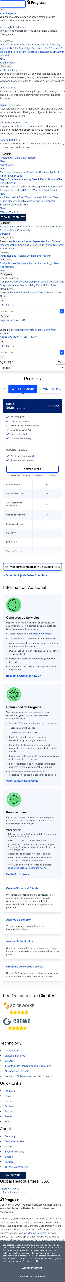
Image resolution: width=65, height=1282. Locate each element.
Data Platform (8, 44)
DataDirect (32, 172)
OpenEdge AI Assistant (13, 51)
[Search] (2, 300)
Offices (4, 296)
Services (5, 233)
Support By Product (11, 226)
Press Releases (29, 292)
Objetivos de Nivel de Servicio (24, 966)
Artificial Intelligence (11, 70)
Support (5, 222)
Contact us (12, 1175)
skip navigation (13, 4)
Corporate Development (50, 281)
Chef (12, 186)
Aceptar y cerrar (32, 1268)
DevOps (4, 186)
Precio (6, 368)
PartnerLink (35, 329)
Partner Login (45, 263)
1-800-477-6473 (9, 337)
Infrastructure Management (15, 122)
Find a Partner (8, 263)
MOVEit (11, 182)
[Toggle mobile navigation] (2, 357)
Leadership (29, 281)
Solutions (6, 66)
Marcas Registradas (39, 1232)
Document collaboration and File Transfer (31, 200)
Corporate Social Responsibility (18, 285)
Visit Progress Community (22, 781)
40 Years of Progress (16, 1166)
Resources (7, 237)
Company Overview (11, 281)
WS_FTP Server (22, 389)
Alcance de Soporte (18, 919)
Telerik (35, 179)
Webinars (46, 241)
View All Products (13, 217)
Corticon (44, 172)
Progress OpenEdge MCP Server (45, 51)
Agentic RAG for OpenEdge (15, 48)
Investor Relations (10, 292)
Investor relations (14, 1151)
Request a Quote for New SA (23, 675)
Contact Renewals (17, 874)
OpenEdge (16, 175)
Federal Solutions (10, 139)
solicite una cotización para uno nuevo (27, 868)
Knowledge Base (27, 244)
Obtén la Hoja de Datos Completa (26, 575)
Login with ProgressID (12, 320)
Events (48, 244)
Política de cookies (31, 1261)
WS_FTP (13, 211)
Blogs (41, 244)
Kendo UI (45, 179)
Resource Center (22, 241)
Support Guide (8, 230)
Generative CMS (40, 48)
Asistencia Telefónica (19, 941)
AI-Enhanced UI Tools (12, 197)
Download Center (52, 226)
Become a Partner (27, 263)
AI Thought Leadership (13, 27)
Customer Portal (32, 226)
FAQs (12, 248)
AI (2, 9)
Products (6, 153)
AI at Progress (8, 13)
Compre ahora (32, 469)
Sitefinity (26, 179)
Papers (36, 241)
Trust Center (46, 292)
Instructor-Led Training (13, 255)
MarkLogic (6, 172)
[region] (32, 1261)
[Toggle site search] (2, 341)
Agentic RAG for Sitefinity (45, 44)
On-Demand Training (39, 255)
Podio (3, 182)
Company (6, 274)
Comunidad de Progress (39, 634)
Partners (6, 259)
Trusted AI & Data (10, 157)
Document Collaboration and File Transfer (28, 1076)
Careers (58, 292)
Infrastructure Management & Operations (39, 186)
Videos (56, 241)
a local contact (16, 1192)
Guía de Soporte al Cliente (22, 888)
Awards (9, 1146)
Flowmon (5, 190)
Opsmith (5, 57)
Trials (8, 1095)
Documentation (8, 244)
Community (23, 230)
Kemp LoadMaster (21, 190)
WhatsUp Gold (40, 190)
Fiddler (48, 197)
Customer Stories (14, 1141)
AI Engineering (8, 62)
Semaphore (19, 172)
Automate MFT (14, 206)
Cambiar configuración (32, 1276)
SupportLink (21, 329)
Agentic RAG (23, 44)
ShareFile (56, 179)
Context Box (58, 48)
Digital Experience (10, 104)
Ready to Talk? (28, 337)
